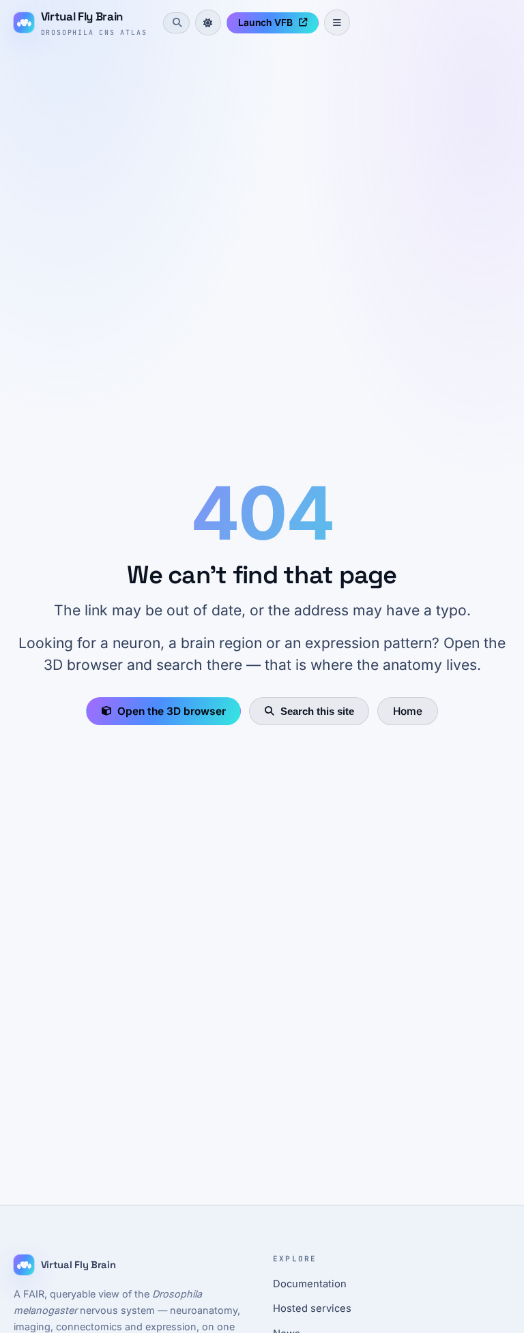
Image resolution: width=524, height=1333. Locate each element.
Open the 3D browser (171, 711)
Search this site (317, 711)
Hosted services (312, 1308)
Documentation (310, 1284)
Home (407, 711)
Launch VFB (265, 22)
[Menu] (337, 22)
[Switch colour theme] (208, 22)
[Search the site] (176, 22)
